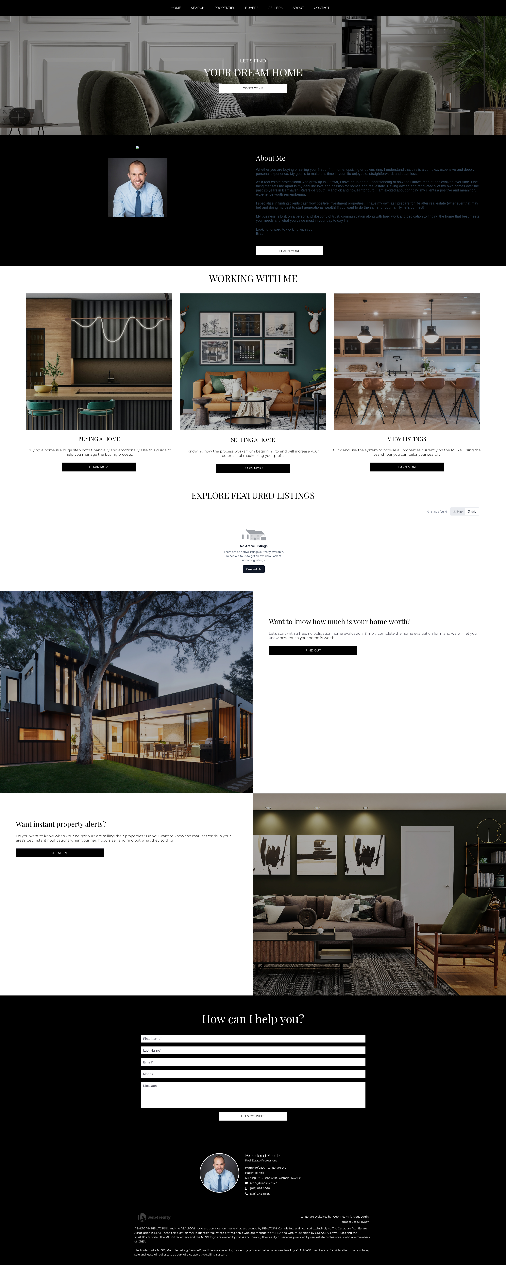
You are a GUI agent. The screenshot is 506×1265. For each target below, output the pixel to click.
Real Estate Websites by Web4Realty (323, 1216)
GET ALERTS (60, 853)
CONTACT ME (253, 88)
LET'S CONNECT (253, 1116)
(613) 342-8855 (260, 1193)
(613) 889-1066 (260, 1188)
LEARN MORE (289, 251)
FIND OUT (313, 650)
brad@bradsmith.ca (263, 1183)
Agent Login (360, 1216)
